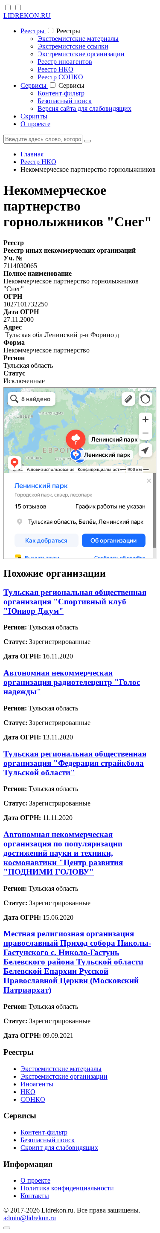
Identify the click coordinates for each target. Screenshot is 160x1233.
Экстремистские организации (81, 54)
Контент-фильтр (61, 93)
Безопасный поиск (65, 100)
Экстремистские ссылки (73, 46)
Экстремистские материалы (78, 38)
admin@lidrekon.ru (29, 1217)
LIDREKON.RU (27, 15)
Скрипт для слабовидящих (59, 1147)
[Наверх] (6, 1228)
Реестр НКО (55, 69)
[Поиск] (87, 141)
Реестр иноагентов (65, 61)
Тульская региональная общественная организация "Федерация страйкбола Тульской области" (74, 763)
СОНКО (32, 1099)
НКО (27, 1091)
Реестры (33, 31)
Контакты (34, 1195)
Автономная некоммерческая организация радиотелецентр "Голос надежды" (71, 682)
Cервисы (34, 85)
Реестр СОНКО (60, 77)
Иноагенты (36, 1084)
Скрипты (33, 116)
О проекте (35, 123)
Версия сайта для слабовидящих (84, 108)
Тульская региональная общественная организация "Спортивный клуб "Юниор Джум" (74, 601)
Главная (32, 154)
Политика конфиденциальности (67, 1188)
